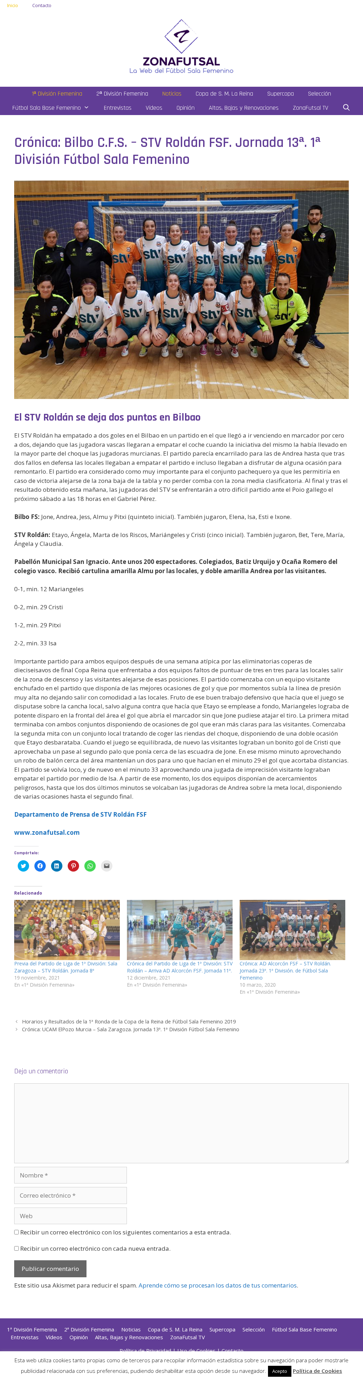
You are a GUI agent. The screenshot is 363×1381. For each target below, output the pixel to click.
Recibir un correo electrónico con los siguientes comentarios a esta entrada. (125, 1232)
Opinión (186, 108)
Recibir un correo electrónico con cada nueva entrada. (95, 1248)
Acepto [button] (279, 1371)
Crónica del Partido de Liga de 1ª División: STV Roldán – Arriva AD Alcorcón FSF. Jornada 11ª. (180, 967)
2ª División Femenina (122, 94)
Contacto (41, 5)
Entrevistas (118, 108)
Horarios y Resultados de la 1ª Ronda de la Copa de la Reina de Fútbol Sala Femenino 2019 (129, 1021)
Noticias (172, 94)
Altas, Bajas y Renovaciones (244, 108)
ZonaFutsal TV (310, 108)
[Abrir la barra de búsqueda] (346, 108)
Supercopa (280, 94)
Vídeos (154, 108)
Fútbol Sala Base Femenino (46, 108)
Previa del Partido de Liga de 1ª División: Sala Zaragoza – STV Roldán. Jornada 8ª (65, 967)
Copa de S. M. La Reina (224, 94)
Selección (319, 94)
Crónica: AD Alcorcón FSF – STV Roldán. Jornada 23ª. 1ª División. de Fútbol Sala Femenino (285, 970)
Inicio (12, 5)
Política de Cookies (317, 1370)
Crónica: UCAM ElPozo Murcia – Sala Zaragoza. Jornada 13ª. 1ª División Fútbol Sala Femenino (130, 1029)
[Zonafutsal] (181, 45)
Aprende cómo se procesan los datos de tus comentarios (218, 1285)
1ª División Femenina (57, 94)
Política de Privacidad (145, 1350)
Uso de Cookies (196, 1350)
